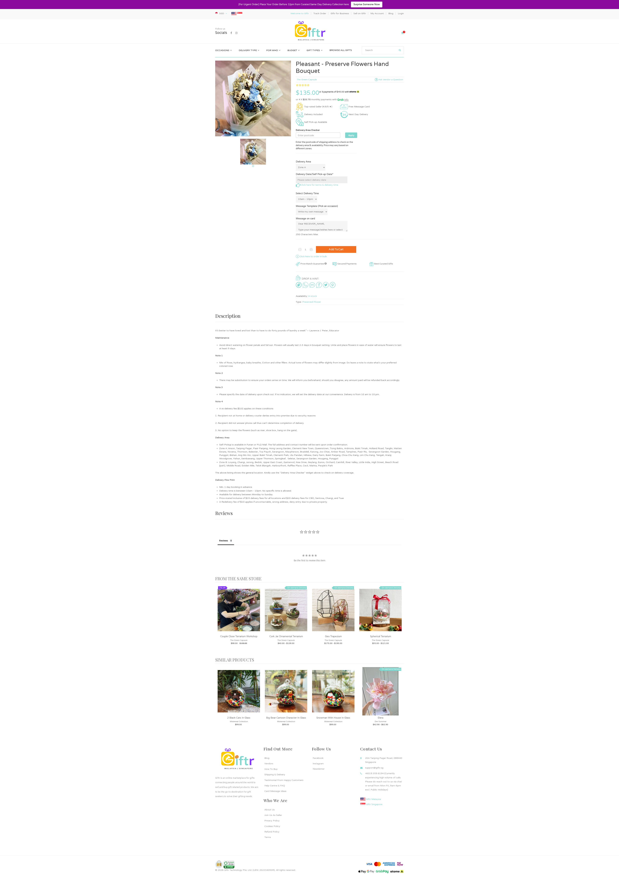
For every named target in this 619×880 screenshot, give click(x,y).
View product (238, 613)
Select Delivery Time (307, 193)
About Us (269, 809)
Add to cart (336, 249)
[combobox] (382, 50)
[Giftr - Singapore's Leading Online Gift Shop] (309, 31)
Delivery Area (303, 161)
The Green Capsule (307, 79)
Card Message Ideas (275, 791)
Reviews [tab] (223, 540)
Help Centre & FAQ (274, 785)
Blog (266, 758)
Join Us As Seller (273, 815)
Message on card (305, 218)
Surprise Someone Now (367, 4)
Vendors (268, 763)
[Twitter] (326, 285)
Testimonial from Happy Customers (283, 780)
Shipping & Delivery (274, 774)
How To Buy (271, 769)
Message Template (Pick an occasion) (317, 206)
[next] (400, 620)
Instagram (318, 763)
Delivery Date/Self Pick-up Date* (314, 174)
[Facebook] (231, 33)
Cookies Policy (272, 826)
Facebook (318, 758)
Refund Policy (271, 831)
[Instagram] (236, 33)
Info (346, 99)
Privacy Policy (272, 820)
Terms (267, 837)
